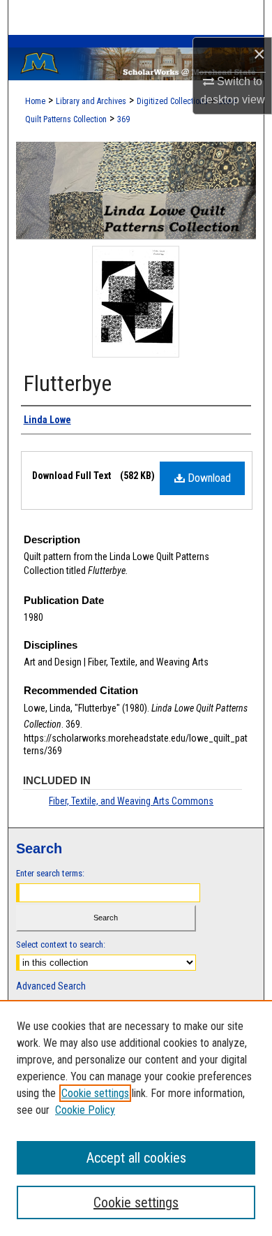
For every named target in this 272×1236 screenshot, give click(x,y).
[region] (136, 1118)
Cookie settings (95, 1093)
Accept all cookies (136, 1157)
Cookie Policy (85, 1110)
